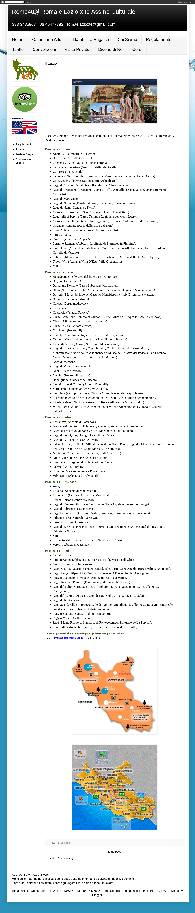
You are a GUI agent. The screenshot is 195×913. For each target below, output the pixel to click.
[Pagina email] (53, 842)
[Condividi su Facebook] (67, 843)
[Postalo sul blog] (62, 843)
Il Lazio (20, 149)
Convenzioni (44, 49)
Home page (114, 851)
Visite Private (77, 49)
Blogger (97, 895)
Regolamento (158, 39)
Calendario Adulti (48, 39)
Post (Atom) (65, 858)
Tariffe (18, 49)
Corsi (137, 49)
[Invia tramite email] (59, 843)
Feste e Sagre (24, 154)
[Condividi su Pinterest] (69, 843)
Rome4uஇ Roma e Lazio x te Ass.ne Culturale (73, 11)
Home (17, 39)
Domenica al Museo (23, 161)
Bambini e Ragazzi (91, 39)
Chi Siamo (127, 39)
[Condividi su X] (64, 843)
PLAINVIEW (158, 890)
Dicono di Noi (111, 49)
